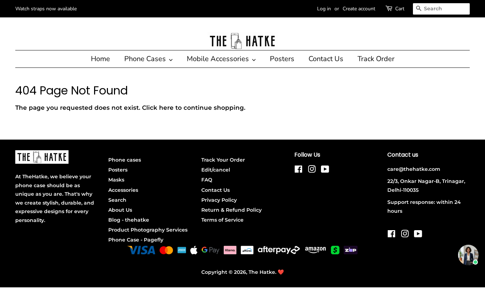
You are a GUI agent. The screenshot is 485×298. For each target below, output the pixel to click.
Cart (399, 8)
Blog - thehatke (128, 220)
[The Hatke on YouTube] (325, 170)
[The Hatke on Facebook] (298, 170)
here (166, 107)
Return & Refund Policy (231, 210)
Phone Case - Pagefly (135, 240)
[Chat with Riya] (468, 255)
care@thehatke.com (413, 169)
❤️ (281, 272)
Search (117, 200)
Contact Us (326, 59)
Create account (359, 8)
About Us (120, 210)
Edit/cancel (215, 170)
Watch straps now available (46, 8)
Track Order (376, 59)
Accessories (123, 190)
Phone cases (124, 160)
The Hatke (262, 272)
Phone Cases (146, 59)
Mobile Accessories (219, 59)
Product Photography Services (147, 230)
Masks (116, 180)
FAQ (206, 180)
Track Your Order (223, 160)
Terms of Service (222, 220)
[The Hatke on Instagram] (312, 170)
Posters (282, 59)
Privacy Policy (219, 200)
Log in (324, 8)
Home (100, 59)
